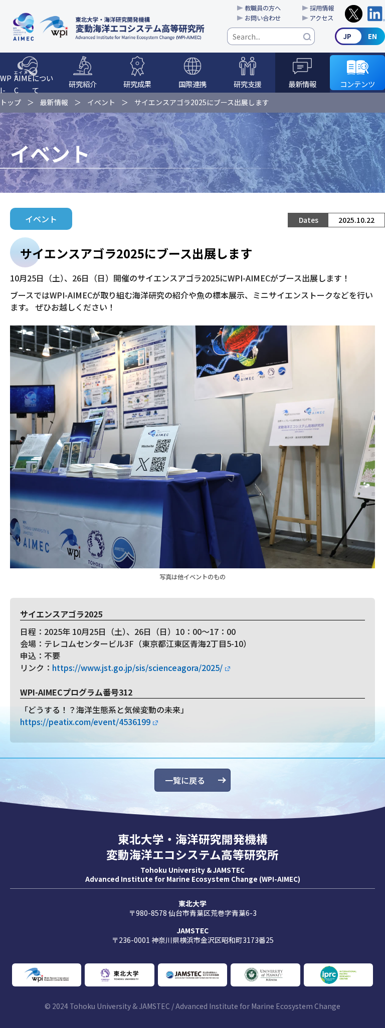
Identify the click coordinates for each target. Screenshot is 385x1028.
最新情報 (302, 84)
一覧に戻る (185, 780)
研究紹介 (83, 84)
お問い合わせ (263, 18)
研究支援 (248, 84)
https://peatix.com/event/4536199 (85, 722)
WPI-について (26, 81)
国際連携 (192, 84)
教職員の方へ (263, 8)
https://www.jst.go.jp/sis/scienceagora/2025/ (137, 667)
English (360, 36)
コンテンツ (357, 84)
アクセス (321, 18)
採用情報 (322, 8)
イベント (101, 102)
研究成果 (137, 84)
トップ (10, 102)
